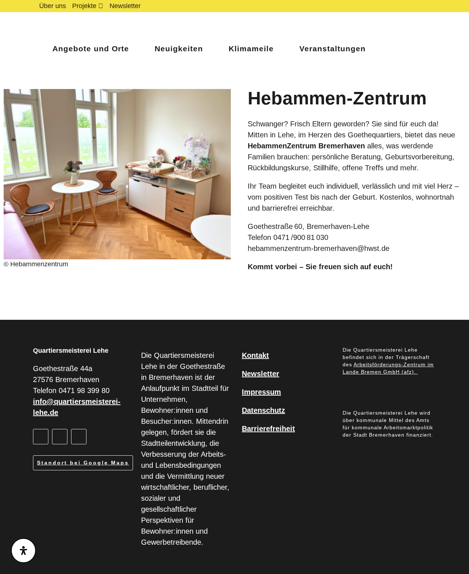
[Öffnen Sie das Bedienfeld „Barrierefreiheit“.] (23, 550)
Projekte (84, 6)
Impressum (261, 392)
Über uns (52, 6)
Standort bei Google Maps (83, 463)
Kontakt (255, 355)
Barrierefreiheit (268, 429)
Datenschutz (263, 410)
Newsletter (125, 6)
